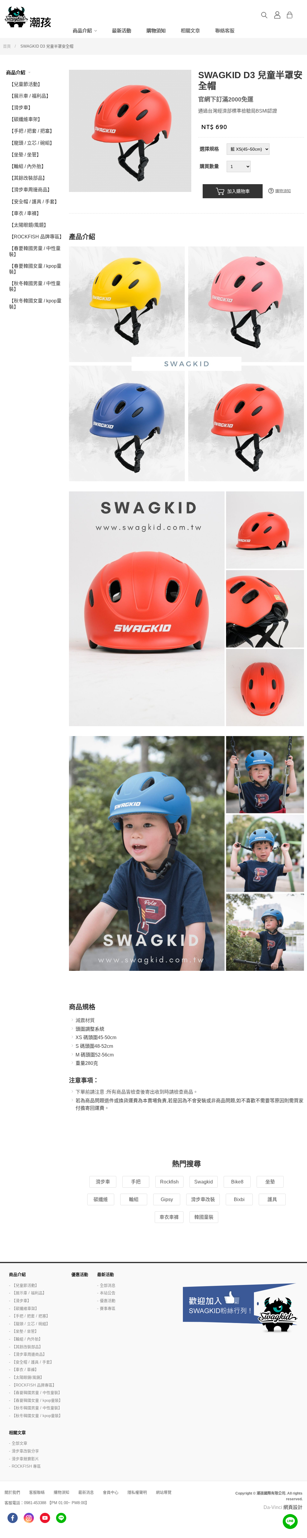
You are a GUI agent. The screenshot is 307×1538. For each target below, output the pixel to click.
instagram (29, 1518)
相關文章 (190, 30)
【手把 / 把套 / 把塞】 (32, 131)
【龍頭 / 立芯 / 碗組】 (32, 143)
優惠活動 (79, 1274)
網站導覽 (163, 1492)
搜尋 (264, 14)
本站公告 (107, 1293)
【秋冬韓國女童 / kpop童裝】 (35, 303)
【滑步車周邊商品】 (30, 189)
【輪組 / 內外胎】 (27, 166)
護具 (272, 1199)
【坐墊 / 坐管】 (25, 154)
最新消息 (86, 1492)
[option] (130, 131)
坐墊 (270, 1181)
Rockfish (169, 1181)
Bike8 (237, 1181)
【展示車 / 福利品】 (30, 96)
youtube (45, 1518)
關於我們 (12, 1492)
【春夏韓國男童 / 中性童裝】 (35, 251)
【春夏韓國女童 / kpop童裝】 (35, 269)
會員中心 (110, 1492)
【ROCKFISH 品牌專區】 (36, 236)
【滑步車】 (21, 107)
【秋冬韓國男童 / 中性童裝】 (35, 286)
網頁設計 (293, 1507)
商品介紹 (82, 30)
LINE (61, 1518)
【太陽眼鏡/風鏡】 (29, 225)
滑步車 (103, 1181)
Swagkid (203, 1181)
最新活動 (121, 30)
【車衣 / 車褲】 (25, 213)
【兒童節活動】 (26, 84)
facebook (12, 1518)
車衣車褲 (169, 1217)
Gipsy (167, 1199)
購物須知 (155, 30)
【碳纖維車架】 (26, 119)
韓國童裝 (203, 1217)
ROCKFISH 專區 (26, 1466)
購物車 (294, 14)
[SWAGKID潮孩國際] (28, 17)
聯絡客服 (224, 30)
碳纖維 (101, 1199)
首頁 (7, 46)
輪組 (134, 1199)
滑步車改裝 (203, 1199)
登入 (277, 14)
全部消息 (107, 1285)
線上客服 (290, 1521)
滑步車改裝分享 (25, 1451)
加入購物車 (238, 191)
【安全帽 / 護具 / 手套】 (34, 201)
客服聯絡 (37, 1492)
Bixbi (239, 1199)
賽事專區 (107, 1308)
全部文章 (19, 1443)
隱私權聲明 (137, 1492)
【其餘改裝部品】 (28, 178)
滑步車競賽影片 (25, 1459)
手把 (136, 1181)
